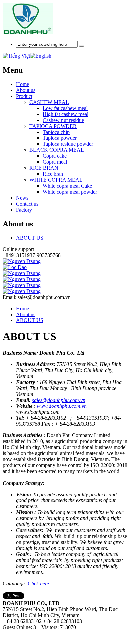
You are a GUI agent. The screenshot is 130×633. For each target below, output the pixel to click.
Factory (24, 210)
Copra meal (55, 162)
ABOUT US (29, 238)
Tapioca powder (60, 138)
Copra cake (55, 156)
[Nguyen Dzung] (22, 261)
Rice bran (53, 174)
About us (25, 90)
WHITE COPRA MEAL (56, 180)
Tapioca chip (56, 132)
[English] (40, 56)
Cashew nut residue (63, 120)
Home (22, 308)
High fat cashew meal (65, 114)
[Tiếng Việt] (16, 56)
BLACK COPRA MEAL (56, 150)
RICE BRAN (43, 168)
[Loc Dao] (15, 267)
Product (24, 96)
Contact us (27, 204)
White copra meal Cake (67, 186)
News (22, 198)
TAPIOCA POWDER (53, 126)
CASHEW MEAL (49, 102)
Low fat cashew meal (65, 108)
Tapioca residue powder (68, 144)
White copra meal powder (70, 192)
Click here (38, 583)
